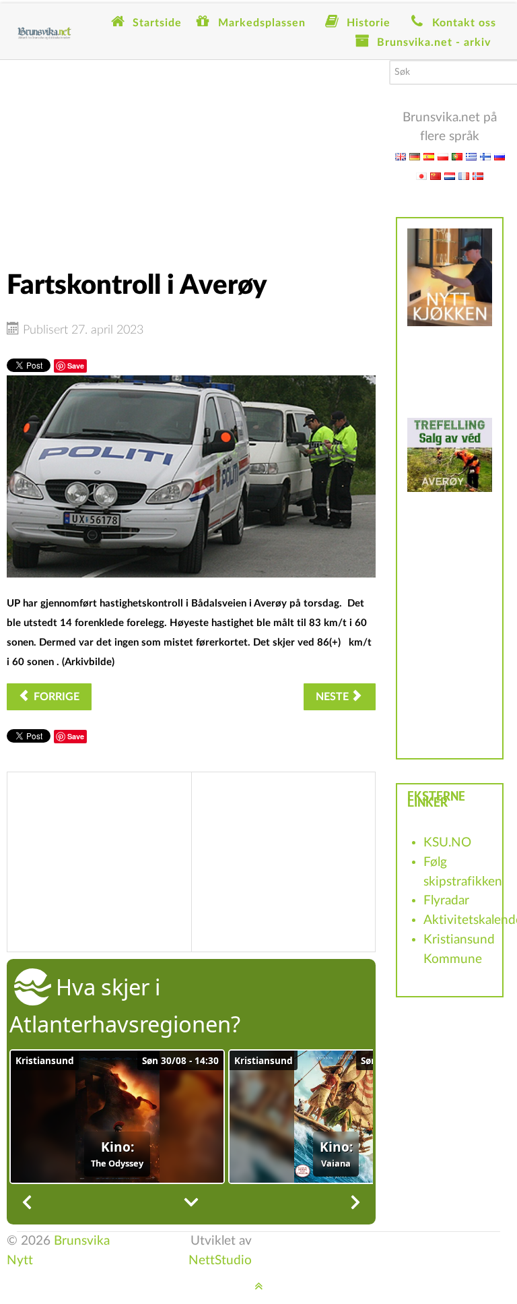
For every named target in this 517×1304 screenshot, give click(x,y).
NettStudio (220, 1260)
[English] (400, 156)
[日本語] (421, 175)
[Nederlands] (449, 175)
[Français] (463, 175)
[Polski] (443, 156)
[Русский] (499, 156)
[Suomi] (485, 156)
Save (75, 366)
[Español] (428, 156)
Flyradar (446, 900)
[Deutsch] (414, 156)
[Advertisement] (191, 154)
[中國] (435, 175)
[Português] (457, 156)
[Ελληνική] (471, 156)
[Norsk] (478, 175)
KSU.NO (447, 842)
